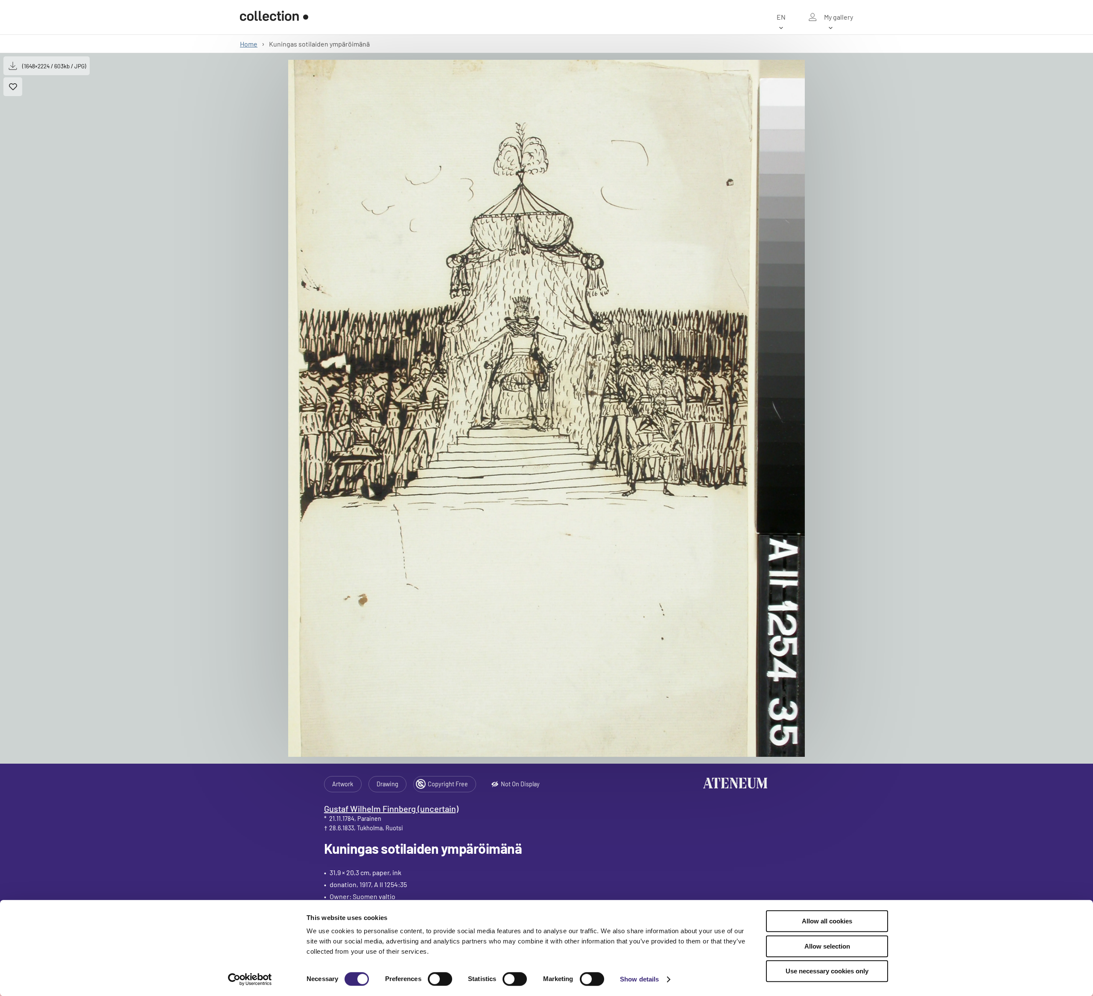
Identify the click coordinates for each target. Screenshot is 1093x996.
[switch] (440, 979)
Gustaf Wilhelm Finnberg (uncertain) (391, 808)
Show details (639, 979)
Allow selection (827, 946)
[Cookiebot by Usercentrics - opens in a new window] (250, 979)
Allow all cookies (827, 921)
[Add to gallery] (12, 86)
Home (248, 44)
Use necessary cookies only (827, 971)
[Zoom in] (546, 408)
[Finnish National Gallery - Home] (274, 17)
